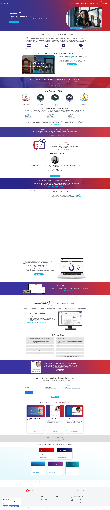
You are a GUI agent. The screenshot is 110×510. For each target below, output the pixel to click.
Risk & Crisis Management (29, 117)
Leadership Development (51, 117)
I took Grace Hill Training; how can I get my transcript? (69, 353)
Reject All (11, 506)
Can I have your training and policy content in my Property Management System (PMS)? (39, 349)
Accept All (16, 506)
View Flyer (55, 431)
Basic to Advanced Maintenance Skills (74, 115)
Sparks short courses (71, 56)
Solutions (57, 499)
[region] (11, 503)
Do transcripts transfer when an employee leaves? (68, 345)
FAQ (56, 501)
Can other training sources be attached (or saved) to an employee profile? (69, 349)
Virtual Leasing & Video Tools (45, 501)
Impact (57, 502)
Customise (5, 506)
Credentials (43, 502)
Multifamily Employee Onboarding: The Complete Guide (76, 503)
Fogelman (68, 418)
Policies (42, 497)
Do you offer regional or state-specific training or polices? (39, 338)
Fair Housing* (27, 114)
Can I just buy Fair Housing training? (35, 353)
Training (42, 496)
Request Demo (43, 503)
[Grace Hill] (5, 3)
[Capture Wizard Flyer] (55, 411)
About (57, 496)
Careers (57, 497)
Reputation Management (45, 500)
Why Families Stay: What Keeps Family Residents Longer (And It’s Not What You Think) (77, 499)
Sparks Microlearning (71, 118)
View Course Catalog (56, 124)
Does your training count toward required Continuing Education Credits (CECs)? (38, 342)
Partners (57, 498)
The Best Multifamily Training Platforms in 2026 (77, 497)
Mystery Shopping (44, 499)
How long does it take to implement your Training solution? (40, 345)
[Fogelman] (74, 411)
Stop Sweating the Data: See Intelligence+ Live (33, 419)
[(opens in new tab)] (76, 28)
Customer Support (104, 1)
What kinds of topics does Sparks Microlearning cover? (69, 356)
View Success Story (74, 431)
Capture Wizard (78, 196)
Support (57, 500)
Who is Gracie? (61, 338)
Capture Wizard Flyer (51, 418)
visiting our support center (62, 439)
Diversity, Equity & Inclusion (51, 118)
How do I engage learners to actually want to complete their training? (70, 342)
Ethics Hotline (58, 503)
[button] (104, 3)
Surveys (42, 498)
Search (100, 1)
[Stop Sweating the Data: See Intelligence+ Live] (35, 411)
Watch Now (35, 431)
